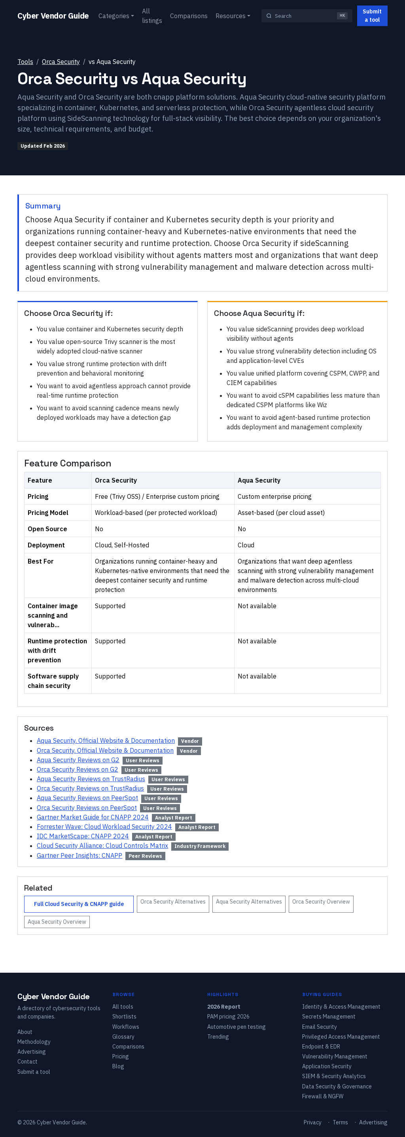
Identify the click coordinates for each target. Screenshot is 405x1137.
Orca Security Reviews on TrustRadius (90, 788)
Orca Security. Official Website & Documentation (105, 750)
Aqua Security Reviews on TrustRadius (91, 779)
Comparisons (189, 16)
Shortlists (124, 1016)
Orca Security (61, 62)
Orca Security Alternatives (173, 901)
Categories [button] (113, 16)
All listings (152, 15)
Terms (340, 1122)
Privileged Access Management (341, 1036)
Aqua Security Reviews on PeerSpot (87, 798)
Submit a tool (372, 15)
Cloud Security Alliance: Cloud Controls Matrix (102, 845)
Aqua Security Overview (57, 921)
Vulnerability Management (334, 1056)
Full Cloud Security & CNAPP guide (79, 904)
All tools (122, 1006)
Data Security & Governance (337, 1086)
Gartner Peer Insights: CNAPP (79, 855)
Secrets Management (329, 1016)
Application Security (327, 1066)
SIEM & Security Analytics (334, 1076)
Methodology (34, 1041)
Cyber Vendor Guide (53, 15)
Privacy (313, 1122)
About (24, 1032)
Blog (118, 1066)
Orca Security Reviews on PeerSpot (87, 808)
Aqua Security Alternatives (249, 901)
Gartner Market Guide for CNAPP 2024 (93, 817)
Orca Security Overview (321, 901)
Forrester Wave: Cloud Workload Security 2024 (104, 827)
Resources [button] (231, 16)
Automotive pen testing (236, 1026)
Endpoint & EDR (321, 1046)
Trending (218, 1036)
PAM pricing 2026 (228, 1016)
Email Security (319, 1026)
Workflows (125, 1026)
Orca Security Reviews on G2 (77, 769)
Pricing (120, 1056)
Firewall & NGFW (322, 1096)
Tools (25, 62)
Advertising (31, 1051)
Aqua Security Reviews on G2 (78, 760)
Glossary (123, 1036)
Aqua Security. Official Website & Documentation (106, 740)
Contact (27, 1061)
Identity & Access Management (341, 1006)
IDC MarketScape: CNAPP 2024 (83, 836)
